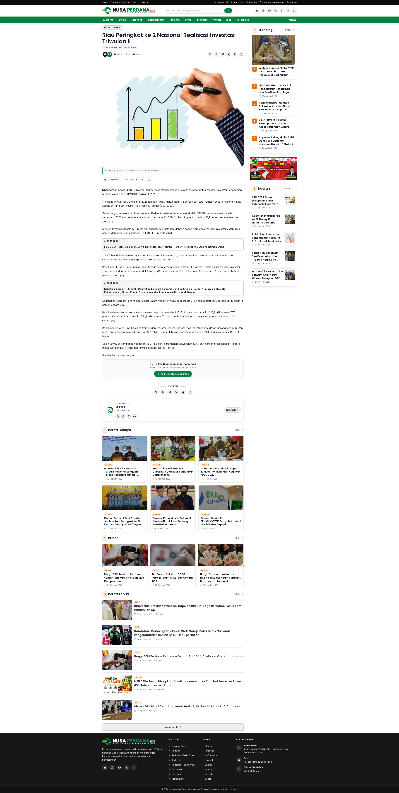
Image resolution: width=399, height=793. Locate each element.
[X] (129, 416)
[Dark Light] (294, 10)
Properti (175, 19)
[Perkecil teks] (136, 179)
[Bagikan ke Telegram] (222, 54)
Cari (228, 10)
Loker (229, 19)
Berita (138, 602)
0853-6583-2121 (252, 770)
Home (107, 27)
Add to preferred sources (175, 374)
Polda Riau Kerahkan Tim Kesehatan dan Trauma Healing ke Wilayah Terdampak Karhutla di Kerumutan (266, 259)
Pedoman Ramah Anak (183, 764)
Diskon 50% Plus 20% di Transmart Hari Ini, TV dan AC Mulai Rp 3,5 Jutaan (187, 706)
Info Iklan (176, 774)
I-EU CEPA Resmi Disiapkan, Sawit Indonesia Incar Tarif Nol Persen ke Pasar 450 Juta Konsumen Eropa (164, 246)
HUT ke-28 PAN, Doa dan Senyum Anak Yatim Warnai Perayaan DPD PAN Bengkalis (267, 277)
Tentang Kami (236, 2)
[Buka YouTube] (269, 10)
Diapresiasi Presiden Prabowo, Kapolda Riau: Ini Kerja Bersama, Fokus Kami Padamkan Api (188, 608)
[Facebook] (256, 10)
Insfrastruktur (156, 19)
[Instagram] (123, 416)
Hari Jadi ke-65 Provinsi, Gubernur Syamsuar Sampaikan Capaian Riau (172, 472)
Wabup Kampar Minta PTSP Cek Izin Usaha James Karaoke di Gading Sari (276, 71)
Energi (188, 19)
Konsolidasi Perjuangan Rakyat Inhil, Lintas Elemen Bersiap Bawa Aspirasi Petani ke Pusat (275, 108)
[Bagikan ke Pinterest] (234, 54)
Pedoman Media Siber (273, 2)
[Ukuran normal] (142, 179)
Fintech (216, 19)
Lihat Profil (231, 410)
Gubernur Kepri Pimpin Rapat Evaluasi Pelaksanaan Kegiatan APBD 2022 (220, 472)
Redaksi (253, 2)
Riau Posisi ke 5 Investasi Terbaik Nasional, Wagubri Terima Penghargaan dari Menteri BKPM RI (121, 473)
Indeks (292, 19)
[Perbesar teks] (149, 179)
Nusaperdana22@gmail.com (258, 761)
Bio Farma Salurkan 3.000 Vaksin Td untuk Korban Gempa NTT (172, 577)
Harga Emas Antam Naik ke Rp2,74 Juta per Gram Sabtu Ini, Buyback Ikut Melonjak (220, 577)
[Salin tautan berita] (241, 54)
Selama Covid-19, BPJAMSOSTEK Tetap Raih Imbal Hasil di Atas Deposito (221, 521)
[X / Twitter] (126, 767)
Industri (202, 19)
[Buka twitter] (275, 10)
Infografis (243, 19)
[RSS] (288, 10)
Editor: (134, 54)
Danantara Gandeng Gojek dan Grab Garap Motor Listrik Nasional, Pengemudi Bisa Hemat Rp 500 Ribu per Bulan (182, 633)
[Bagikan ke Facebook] (209, 54)
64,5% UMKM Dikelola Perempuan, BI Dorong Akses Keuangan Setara (274, 123)
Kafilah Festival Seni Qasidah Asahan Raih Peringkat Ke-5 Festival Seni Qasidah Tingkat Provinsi (123, 522)
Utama (220, 2)
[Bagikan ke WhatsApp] (216, 54)
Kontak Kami (178, 778)
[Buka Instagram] (263, 10)
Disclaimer (177, 769)
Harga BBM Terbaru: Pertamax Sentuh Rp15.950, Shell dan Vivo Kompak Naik (124, 577)
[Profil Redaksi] (109, 410)
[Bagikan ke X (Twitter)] (228, 54)
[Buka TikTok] (281, 10)
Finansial (136, 19)
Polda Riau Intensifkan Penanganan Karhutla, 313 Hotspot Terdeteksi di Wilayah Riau (266, 239)
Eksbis (122, 19)
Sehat (156, 570)
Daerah (117, 27)
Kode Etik (176, 760)
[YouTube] (134, 416)
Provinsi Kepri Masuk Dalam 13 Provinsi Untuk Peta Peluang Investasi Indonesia (171, 521)
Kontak (293, 2)
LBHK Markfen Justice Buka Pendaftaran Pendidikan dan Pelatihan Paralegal (276, 89)
